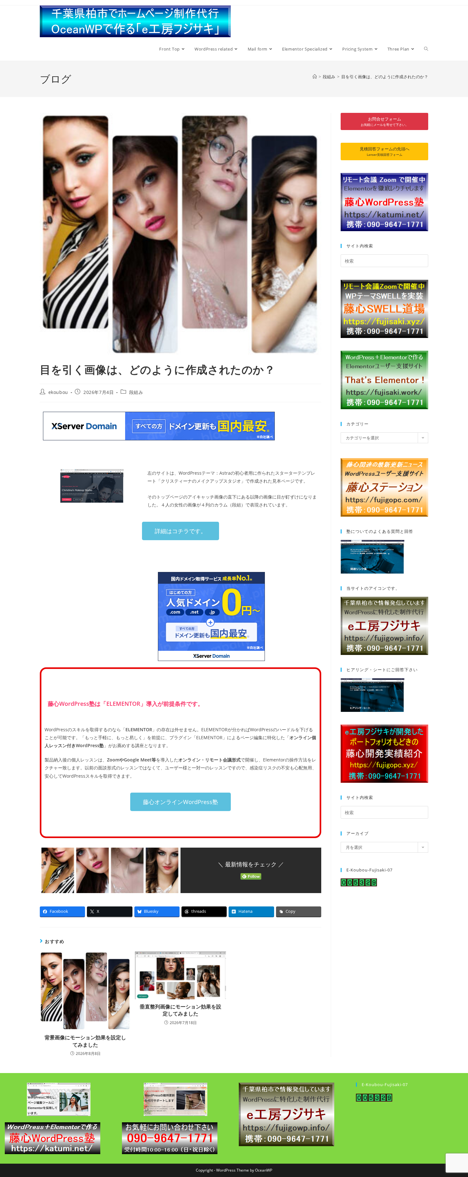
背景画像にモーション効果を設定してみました (85, 1041)
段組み (136, 392)
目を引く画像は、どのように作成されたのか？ (384, 76)
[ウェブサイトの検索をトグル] (426, 49)
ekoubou (58, 392)
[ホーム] (315, 76)
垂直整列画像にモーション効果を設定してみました (180, 1010)
